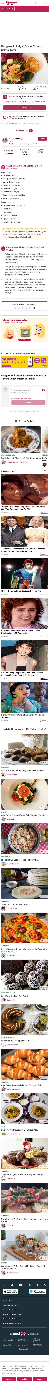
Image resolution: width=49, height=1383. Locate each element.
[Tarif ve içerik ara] (36, 3)
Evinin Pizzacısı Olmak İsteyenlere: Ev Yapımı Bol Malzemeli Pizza (24, 950)
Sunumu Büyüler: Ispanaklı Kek (15, 1041)
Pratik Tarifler (7, 9)
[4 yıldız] (26, 308)
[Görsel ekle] (43, 390)
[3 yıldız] (22, 308)
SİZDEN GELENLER (8, 455)
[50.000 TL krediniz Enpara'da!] (24, 362)
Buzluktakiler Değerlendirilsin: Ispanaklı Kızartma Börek (24, 1220)
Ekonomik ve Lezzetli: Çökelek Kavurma (20, 860)
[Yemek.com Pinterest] (45, 1285)
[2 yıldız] (18, 308)
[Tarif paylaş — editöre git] (24, 328)
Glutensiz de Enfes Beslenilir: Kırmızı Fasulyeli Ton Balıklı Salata (23, 1267)
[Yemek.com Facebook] (37, 1285)
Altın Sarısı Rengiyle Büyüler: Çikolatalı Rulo (21, 1085)
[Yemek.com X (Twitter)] (29, 1285)
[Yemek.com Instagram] (4, 1285)
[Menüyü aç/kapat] (2, 3)
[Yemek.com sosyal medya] (21, 1334)
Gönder (28, 402)
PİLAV (3, 1127)
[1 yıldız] (15, 308)
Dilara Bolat (14, 138)
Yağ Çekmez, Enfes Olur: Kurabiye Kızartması (22, 1174)
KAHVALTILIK (6, 856)
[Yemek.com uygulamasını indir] (10, 1291)
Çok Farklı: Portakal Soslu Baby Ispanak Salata (23, 815)
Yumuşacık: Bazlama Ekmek (14, 904)
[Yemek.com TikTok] (12, 1285)
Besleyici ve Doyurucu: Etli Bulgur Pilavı (19, 1130)
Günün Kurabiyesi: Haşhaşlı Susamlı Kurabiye (22, 770)
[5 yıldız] (29, 308)
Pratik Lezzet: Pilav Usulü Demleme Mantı (21, 458)
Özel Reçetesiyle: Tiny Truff (14, 996)
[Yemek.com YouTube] (21, 1285)
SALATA (4, 812)
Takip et (42, 138)
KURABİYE (5, 767)
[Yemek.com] (12, 3)
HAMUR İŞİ (5, 901)
